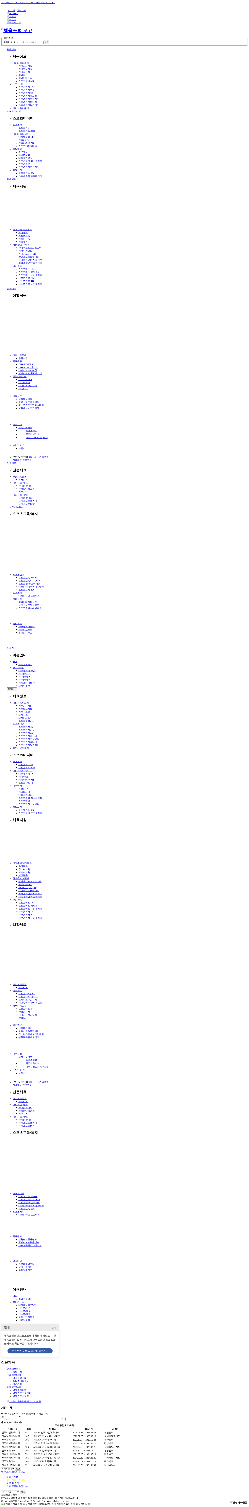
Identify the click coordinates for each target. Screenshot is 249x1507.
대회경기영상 (25, 158)
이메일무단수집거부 (17, 1486)
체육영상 (17, 149)
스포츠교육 (18, 574)
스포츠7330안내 (26, 364)
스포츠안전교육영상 (28, 99)
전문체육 (11, 463)
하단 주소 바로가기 (45, 2)
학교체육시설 (32, 434)
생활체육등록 (20, 355)
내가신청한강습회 (27, 385)
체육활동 (17, 361)
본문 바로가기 (8, 2)
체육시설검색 (25, 427)
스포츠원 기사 (25, 128)
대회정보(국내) (20, 482)
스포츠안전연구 (26, 90)
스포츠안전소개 (26, 87)
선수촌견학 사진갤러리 (30, 284)
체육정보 (11, 49)
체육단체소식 (25, 78)
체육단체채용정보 (27, 602)
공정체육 (17, 623)
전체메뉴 (12, 689)
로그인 (11, 10)
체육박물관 (24, 686)
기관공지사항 (25, 66)
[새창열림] (12, 13)
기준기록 (23, 492)
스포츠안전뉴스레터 (28, 105)
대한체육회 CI (25, 137)
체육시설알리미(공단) (37, 437)
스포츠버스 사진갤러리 (30, 275)
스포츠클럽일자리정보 (30, 608)
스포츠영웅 (24, 164)
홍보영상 (23, 152)
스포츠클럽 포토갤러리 (30, 176)
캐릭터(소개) (24, 140)
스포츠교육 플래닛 (27, 577)
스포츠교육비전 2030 (29, 580)
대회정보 (17, 396)
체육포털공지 (25, 664)
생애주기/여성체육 (22, 229)
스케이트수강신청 (27, 370)
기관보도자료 (25, 69)
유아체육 (23, 232)
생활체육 (11, 288)
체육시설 (17, 424)
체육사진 (17, 170)
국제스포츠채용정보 (28, 605)
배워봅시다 (24, 155)
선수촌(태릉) (24, 676)
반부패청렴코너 (26, 626)
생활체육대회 (25, 399)
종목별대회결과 (26, 489)
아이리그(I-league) (27, 254)
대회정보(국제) (20, 495)
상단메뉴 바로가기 (26, 2)
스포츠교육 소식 (26, 590)
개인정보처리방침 (16, 1480)
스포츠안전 (18, 84)
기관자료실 (24, 72)
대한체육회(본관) (27, 670)
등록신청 (23, 358)
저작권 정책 (13, 1483)
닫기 (54, 1327)
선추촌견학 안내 (26, 278)
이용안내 (11, 648)
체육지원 (11, 179)
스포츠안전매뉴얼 (27, 96)
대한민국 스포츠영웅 (29, 596)
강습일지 (23, 388)
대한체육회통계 (21, 108)
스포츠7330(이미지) (28, 146)
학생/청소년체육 (21, 244)
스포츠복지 (18, 593)
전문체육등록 (20, 476)
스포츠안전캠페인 (27, 102)
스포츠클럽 (31, 430)
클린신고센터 (25, 629)
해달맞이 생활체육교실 (30, 373)
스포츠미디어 (14, 111)
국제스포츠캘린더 (27, 501)
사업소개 (23, 448)
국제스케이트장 (26, 682)
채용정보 (17, 599)
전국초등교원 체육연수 (30, 260)
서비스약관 (12, 1477)
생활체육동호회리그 (28, 408)
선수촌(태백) (24, 679)
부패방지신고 (25, 632)
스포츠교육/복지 (15, 507)
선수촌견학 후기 (26, 281)
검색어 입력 (9, 42)
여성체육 (23, 241)
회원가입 (21, 10)
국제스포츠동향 (26, 504)
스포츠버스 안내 (26, 269)
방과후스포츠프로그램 (30, 248)
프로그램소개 (25, 379)
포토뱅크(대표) (26, 173)
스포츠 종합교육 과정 (29, 583)
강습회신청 (24, 382)
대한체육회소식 (21, 63)
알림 (15, 661)
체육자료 (23, 75)
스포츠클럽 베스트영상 (30, 161)
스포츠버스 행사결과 (29, 272)
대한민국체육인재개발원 (31, 587)
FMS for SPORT (20, 457)
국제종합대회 (25, 498)
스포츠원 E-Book (26, 131)
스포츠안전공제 (26, 93)
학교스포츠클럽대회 (28, 257)
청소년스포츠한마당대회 (31, 405)
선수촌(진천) (24, 673)
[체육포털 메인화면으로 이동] (16, 30)
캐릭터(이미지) (26, 143)
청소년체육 (24, 235)
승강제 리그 (19, 445)
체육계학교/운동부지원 (30, 263)
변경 (18, 1469)
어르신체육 (24, 238)
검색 (46, 42)
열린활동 (17, 266)
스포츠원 (17, 125)
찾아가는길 (18, 667)
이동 (23, 1492)
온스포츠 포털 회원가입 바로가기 (30, 1351)
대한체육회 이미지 (22, 134)
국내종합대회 (25, 485)
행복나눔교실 (25, 251)
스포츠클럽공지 (26, 81)
